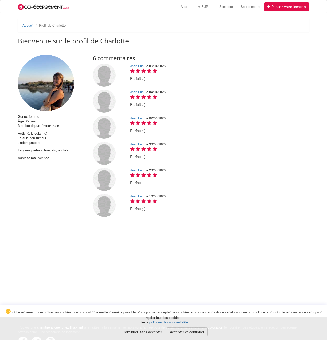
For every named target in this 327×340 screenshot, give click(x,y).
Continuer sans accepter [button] (142, 331)
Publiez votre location (288, 6)
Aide (184, 6)
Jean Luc (137, 65)
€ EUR (203, 6)
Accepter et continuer (187, 331)
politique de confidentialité (168, 322)
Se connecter (250, 6)
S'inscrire (226, 6)
